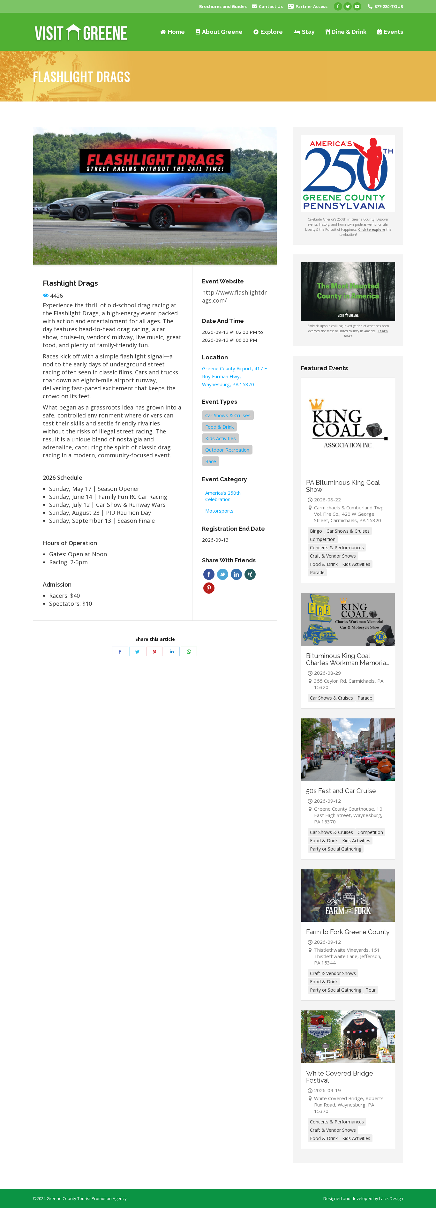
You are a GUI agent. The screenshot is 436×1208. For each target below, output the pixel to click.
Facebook (208, 574)
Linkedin (236, 574)
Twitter (222, 574)
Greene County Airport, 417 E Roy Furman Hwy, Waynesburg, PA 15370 (234, 376)
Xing (250, 574)
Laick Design (391, 1198)
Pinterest (208, 588)
